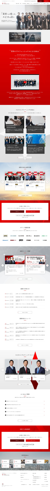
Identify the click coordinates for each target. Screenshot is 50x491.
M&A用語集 (34, 482)
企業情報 (48, 3)
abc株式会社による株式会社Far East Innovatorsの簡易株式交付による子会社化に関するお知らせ (30, 339)
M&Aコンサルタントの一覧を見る (25, 384)
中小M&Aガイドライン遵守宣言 (44, 484)
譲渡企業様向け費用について (37, 476)
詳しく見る (25, 157)
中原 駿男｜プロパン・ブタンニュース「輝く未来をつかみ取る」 (25, 303)
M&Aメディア (22, 475)
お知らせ (45, 475)
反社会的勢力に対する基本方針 (36, 484)
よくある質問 (46, 481)
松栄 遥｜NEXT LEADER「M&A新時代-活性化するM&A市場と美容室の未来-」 (27, 307)
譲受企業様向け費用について (37, 478)
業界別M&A (28, 3)
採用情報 (45, 3)
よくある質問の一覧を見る (25, 420)
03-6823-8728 (33, 1)
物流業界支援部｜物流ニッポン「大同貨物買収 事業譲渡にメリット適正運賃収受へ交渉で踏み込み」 (30, 296)
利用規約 (30, 484)
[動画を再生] (25, 82)
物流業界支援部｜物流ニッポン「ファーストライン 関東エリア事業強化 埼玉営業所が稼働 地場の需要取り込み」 (30, 300)
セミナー (32, 3)
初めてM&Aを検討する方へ (37, 3)
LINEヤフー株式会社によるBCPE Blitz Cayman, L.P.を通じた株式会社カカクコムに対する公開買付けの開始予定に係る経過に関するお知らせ (30, 328)
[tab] (24, 28)
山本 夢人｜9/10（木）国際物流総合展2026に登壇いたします (24, 293)
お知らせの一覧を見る (25, 312)
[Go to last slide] (21, 28)
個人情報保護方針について (24, 484)
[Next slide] (28, 28)
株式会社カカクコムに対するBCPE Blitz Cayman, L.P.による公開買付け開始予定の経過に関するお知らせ (30, 324)
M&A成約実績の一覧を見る (25, 195)
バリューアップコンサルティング (25, 479)
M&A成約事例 (24, 3)
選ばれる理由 (17, 3)
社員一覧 (45, 479)
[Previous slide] (3, 182)
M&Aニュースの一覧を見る (25, 345)
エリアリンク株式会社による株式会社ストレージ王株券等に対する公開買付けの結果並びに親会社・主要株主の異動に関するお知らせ (30, 332)
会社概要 (45, 473)
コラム (42, 3)
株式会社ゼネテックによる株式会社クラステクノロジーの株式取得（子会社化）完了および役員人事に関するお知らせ (30, 336)
